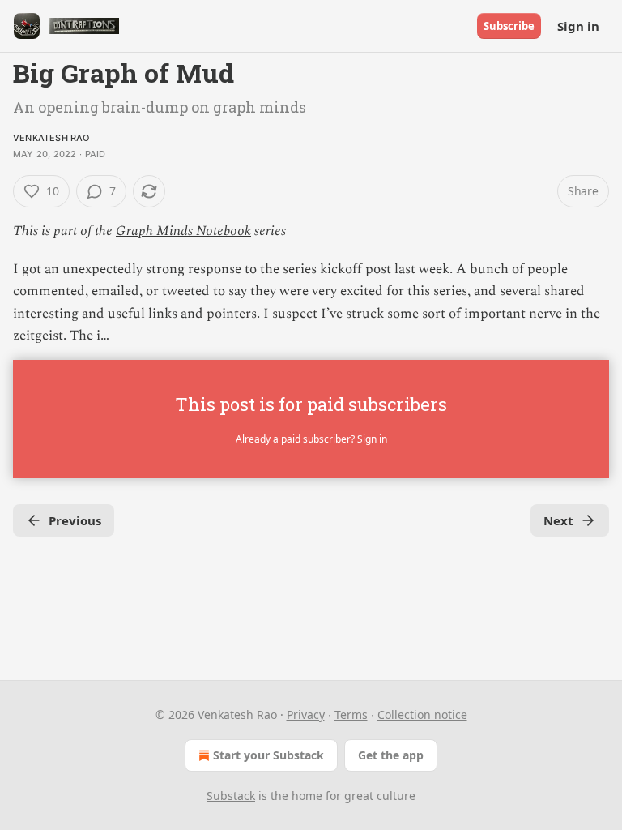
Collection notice (422, 714)
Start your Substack (268, 755)
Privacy (306, 714)
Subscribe (509, 26)
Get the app (391, 755)
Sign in (578, 26)
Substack (231, 795)
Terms (351, 714)
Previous (75, 520)
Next (558, 520)
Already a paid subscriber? (311, 439)
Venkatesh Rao (51, 137)
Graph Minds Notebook (183, 231)
